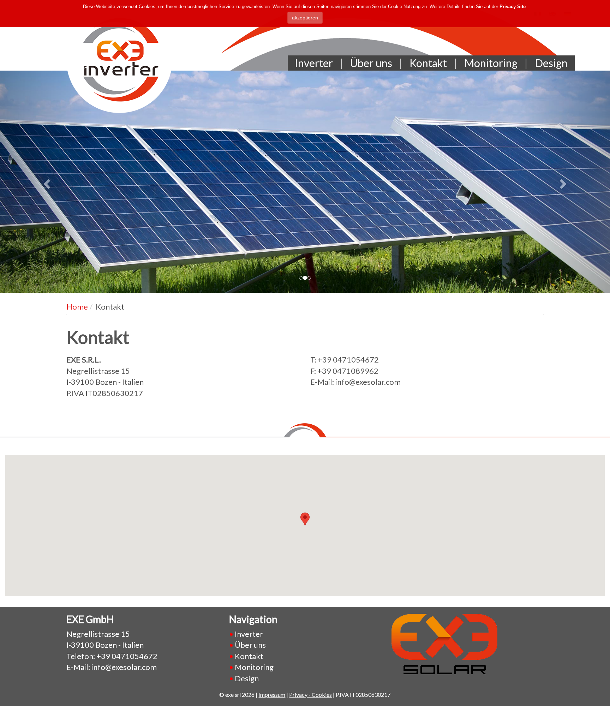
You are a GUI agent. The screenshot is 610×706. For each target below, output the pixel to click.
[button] (45, 182)
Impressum (271, 694)
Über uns (371, 62)
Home (77, 306)
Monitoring (491, 62)
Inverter (314, 62)
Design (551, 62)
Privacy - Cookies (310, 694)
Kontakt (428, 62)
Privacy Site (513, 6)
